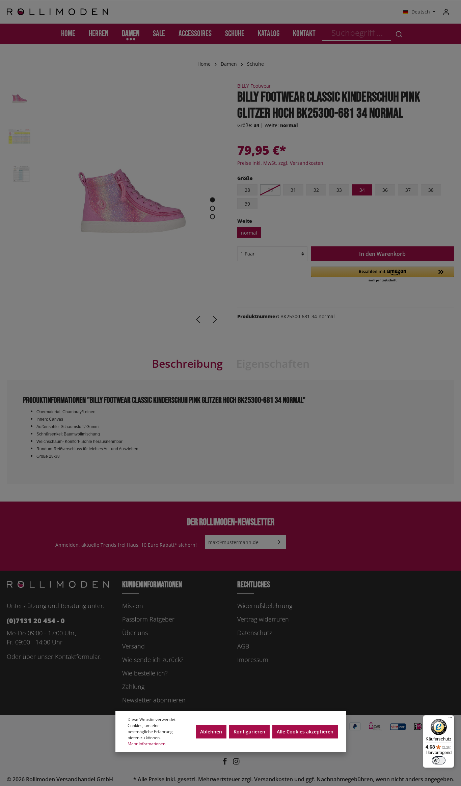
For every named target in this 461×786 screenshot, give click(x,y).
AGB (243, 646)
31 (293, 190)
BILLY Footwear (254, 86)
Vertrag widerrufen (263, 619)
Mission (132, 606)
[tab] (187, 363)
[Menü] (450, 719)
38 (431, 190)
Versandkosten (273, 779)
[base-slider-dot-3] (212, 216)
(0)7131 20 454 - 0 (36, 620)
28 (247, 190)
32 (316, 190)
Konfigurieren (249, 731)
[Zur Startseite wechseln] (57, 12)
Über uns (135, 633)
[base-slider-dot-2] (212, 208)
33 (339, 190)
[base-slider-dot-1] (212, 200)
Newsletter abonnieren (154, 700)
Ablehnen (211, 731)
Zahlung (133, 687)
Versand (133, 646)
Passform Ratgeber (148, 619)
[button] (382, 275)
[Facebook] (225, 763)
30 (270, 190)
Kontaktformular (77, 657)
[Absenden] (279, 542)
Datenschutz (254, 633)
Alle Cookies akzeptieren (305, 731)
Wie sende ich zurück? (153, 660)
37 (408, 190)
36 (385, 190)
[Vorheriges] (198, 319)
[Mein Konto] (446, 12)
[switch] (438, 760)
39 (247, 204)
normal (249, 233)
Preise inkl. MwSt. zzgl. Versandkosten (280, 163)
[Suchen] (399, 34)
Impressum (252, 660)
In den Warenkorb (382, 254)
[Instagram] (236, 763)
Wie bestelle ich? (145, 673)
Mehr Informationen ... (148, 744)
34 (362, 190)
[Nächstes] (215, 319)
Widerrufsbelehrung (264, 606)
